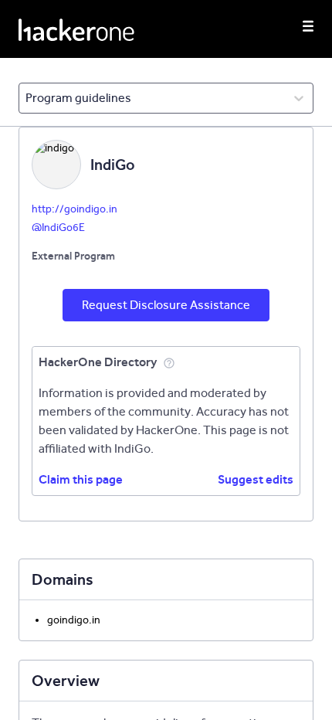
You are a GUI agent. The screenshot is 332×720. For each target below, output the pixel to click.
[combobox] (26, 98)
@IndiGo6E (58, 227)
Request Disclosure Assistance (166, 304)
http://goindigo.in (74, 209)
